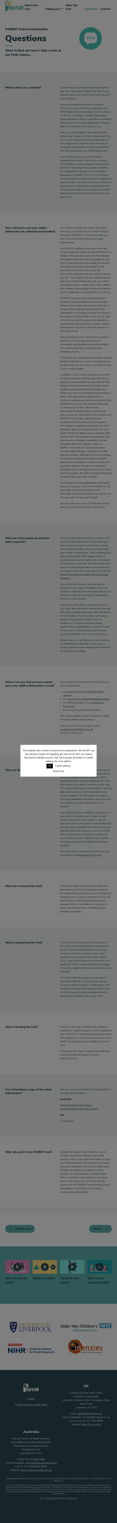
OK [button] (49, 766)
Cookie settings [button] (63, 765)
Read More (58, 771)
